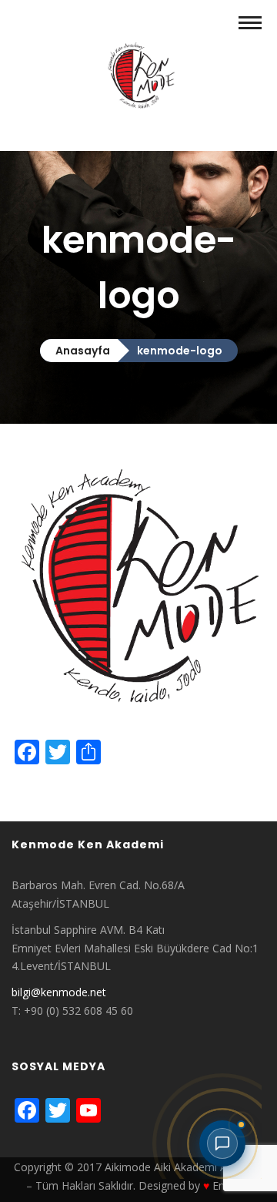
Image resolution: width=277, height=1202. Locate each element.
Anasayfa (82, 350)
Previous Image (50, 788)
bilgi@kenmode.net (59, 992)
